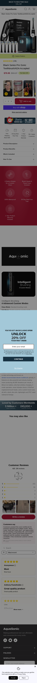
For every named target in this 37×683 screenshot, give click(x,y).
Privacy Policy (21, 674)
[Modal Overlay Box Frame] (18, 341)
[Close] (35, 666)
